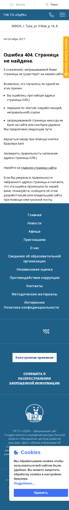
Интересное (34, 302)
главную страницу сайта (38, 168)
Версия (20, 4)
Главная (35, 215)
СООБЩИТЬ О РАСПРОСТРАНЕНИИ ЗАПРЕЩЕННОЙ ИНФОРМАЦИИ (34, 378)
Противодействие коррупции (35, 277)
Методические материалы (34, 294)
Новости (34, 223)
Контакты (34, 286)
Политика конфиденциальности (31, 307)
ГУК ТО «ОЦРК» (15, 15)
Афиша (34, 231)
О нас (34, 248)
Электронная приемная (34, 358)
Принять (41, 493)
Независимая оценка (35, 269)
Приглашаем (35, 239)
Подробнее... (24, 483)
